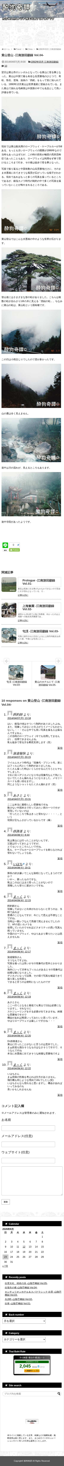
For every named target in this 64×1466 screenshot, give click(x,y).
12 (24, 1247)
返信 (60, 748)
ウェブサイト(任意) (15, 1152)
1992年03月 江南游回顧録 (44, 62)
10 (5, 66)
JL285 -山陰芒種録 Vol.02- (19, 1299)
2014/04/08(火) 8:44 (18, 835)
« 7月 (5, 1266)
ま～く (17, 896)
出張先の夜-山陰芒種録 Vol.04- (21, 1287)
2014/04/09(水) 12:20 (19, 1035)
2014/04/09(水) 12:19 (19, 996)
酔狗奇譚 (28, 1461)
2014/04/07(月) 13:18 (19, 718)
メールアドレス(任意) (17, 1136)
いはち (17, 864)
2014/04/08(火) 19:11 (19, 867)
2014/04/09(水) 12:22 (19, 1068)
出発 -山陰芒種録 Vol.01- (18, 1303)
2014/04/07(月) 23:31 (19, 799)
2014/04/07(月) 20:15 (19, 757)
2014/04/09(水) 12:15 (19, 900)
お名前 (6, 1119)
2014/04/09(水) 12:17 (19, 951)
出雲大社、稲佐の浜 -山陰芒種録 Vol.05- (26, 1283)
